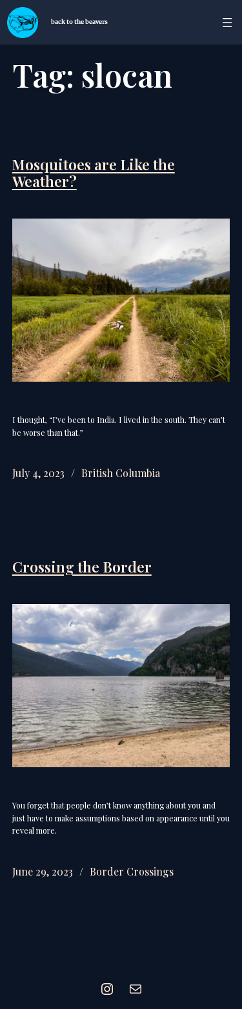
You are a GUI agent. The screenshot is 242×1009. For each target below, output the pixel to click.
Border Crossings (132, 871)
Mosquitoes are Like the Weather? (93, 173)
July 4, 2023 (38, 473)
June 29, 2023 (42, 871)
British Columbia (120, 473)
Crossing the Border (82, 567)
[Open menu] (227, 22)
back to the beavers (79, 22)
